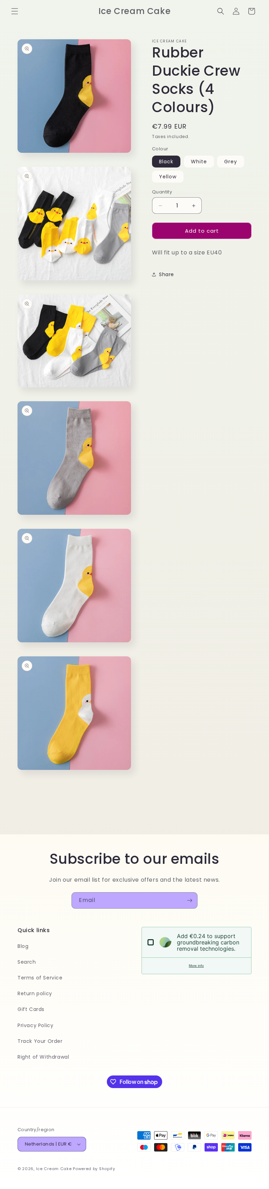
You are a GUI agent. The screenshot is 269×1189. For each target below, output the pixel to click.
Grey (230, 161)
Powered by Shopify (94, 1168)
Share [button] (166, 274)
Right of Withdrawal (43, 1056)
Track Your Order (40, 1041)
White (199, 161)
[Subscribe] (189, 900)
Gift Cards (31, 1009)
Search (27, 961)
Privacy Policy (35, 1025)
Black (166, 161)
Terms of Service (40, 977)
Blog (23, 946)
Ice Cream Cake (54, 1168)
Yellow (168, 176)
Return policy (35, 993)
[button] (14, 11)
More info (196, 966)
